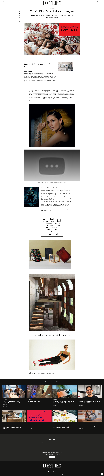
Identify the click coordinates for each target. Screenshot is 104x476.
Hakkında (43, 474)
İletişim (47, 474)
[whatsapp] (19, 19)
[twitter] (19, 17)
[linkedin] (19, 15)
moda (53, 373)
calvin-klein (48, 373)
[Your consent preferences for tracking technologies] (102, 474)
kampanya (38, 373)
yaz (34, 373)
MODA (52, 8)
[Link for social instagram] (53, 471)
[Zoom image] (65, 66)
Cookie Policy (60, 474)
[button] (73, 302)
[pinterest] (19, 13)
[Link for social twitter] (48, 471)
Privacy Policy (58, 454)
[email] (19, 9)
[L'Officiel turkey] (52, 3)
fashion (43, 373)
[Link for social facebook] (50, 471)
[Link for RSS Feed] (55, 471)
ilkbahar (31, 373)
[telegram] (19, 21)
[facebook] (19, 11)
